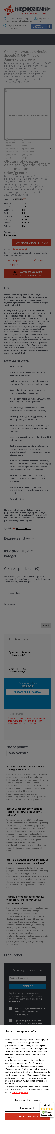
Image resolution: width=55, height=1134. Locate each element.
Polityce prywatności (20, 1092)
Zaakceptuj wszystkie (27, 1116)
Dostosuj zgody (27, 1108)
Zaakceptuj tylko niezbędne (27, 1100)
